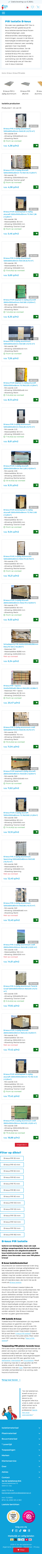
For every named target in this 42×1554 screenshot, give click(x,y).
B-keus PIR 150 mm (12, 1228)
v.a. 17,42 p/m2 (11, 1049)
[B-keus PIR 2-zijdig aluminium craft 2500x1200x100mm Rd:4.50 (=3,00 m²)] (21, 936)
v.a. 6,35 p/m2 (11, 316)
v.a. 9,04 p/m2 (11, 532)
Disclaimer (28, 1547)
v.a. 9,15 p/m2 (11, 485)
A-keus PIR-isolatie (22, 1333)
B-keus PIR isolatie (19, 73)
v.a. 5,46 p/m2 (11, 233)
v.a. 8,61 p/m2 (11, 441)
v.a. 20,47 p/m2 (12, 702)
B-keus (9, 73)
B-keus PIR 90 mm (12, 1196)
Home (4, 73)
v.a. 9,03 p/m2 (11, 619)
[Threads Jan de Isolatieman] (29, 1530)
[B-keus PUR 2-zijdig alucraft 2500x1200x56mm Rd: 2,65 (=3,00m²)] (21, 458)
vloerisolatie (16, 1360)
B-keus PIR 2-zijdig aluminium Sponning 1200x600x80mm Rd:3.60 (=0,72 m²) (19, 859)
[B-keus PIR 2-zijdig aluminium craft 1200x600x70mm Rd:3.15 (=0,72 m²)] (21, 719)
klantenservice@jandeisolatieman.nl (16, 1493)
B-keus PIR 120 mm (12, 1209)
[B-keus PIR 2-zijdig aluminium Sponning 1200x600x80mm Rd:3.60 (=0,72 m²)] (21, 848)
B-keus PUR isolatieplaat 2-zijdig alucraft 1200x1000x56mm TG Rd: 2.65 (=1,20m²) (20, 512)
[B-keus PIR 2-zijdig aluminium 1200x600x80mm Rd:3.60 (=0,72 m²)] (21, 895)
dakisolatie (6, 1360)
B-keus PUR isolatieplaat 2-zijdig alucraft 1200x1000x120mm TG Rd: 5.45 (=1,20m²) (21, 1076)
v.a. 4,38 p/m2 (11, 145)
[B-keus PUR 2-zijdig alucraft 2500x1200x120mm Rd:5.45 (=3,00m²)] (21, 1022)
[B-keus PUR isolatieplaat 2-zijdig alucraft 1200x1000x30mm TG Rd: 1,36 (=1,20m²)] (21, 204)
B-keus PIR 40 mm (12, 1165)
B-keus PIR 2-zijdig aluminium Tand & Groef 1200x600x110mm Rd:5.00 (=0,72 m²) (20, 988)
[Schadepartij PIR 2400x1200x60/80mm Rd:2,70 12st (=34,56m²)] (21, 636)
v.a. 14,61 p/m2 (11, 961)
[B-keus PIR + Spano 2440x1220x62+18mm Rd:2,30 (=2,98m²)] (21, 677)
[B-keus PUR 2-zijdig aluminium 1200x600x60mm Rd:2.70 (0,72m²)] (21, 548)
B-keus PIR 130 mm (12, 1216)
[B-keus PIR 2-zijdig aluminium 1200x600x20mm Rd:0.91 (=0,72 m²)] (21, 120)
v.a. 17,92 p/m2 (11, 1005)
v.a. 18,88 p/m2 (12, 1137)
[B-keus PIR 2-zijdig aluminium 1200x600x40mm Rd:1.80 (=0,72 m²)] (21, 333)
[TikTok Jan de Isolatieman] (20, 1530)
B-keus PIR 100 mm (12, 1203)
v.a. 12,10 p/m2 (11, 832)
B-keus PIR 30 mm (12, 1158)
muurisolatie (28, 1360)
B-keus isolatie (15, 1282)
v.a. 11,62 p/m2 (11, 788)
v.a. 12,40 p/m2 (12, 878)
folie (21, 1368)
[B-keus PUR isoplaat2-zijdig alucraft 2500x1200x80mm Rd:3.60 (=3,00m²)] (21, 763)
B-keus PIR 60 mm (12, 1177)
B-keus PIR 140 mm (12, 1222)
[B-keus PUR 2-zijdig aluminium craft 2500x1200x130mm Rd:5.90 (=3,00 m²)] (21, 1113)
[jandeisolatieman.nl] (5, 7)
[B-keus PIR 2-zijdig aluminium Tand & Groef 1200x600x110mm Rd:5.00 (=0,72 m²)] (21, 978)
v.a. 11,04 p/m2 (11, 746)
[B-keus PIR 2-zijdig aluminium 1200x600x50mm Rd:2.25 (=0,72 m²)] (21, 416)
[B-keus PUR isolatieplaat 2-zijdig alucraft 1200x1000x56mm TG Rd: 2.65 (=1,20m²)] (21, 502)
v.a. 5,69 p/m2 (11, 275)
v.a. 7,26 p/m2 (11, 358)
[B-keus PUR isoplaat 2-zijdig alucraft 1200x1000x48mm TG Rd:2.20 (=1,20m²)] (21, 375)
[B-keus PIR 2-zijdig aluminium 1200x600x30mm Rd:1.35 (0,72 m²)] (21, 250)
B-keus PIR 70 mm (12, 1184)
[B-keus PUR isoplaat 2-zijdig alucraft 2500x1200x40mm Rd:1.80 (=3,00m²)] (21, 292)
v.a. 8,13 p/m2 (11, 400)
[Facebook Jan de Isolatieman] (12, 1530)
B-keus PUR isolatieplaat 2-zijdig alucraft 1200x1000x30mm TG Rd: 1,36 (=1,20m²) (20, 214)
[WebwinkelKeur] (28, 1516)
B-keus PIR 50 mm (12, 1171)
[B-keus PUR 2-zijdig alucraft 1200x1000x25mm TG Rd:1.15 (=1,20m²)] (21, 162)
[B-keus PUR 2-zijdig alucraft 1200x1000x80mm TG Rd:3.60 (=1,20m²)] (21, 804)
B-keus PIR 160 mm (12, 1235)
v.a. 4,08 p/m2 (11, 187)
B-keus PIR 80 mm (12, 1190)
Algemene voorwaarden (12, 1547)
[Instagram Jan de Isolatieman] (16, 1530)
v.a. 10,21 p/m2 (11, 575)
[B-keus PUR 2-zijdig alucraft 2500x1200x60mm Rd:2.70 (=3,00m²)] (21, 592)
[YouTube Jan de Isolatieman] (24, 1530)
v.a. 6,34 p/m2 (11, 661)
